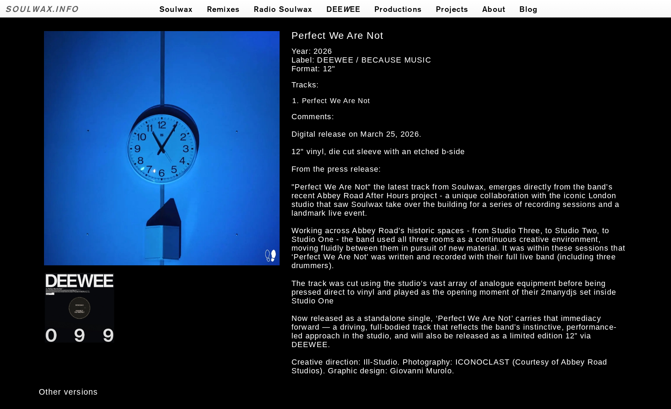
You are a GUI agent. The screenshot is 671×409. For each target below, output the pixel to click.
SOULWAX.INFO (42, 8)
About (493, 8)
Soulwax (176, 8)
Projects (452, 8)
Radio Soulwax (283, 8)
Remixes (223, 8)
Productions (398, 8)
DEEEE (343, 8)
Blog (528, 8)
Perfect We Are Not (336, 101)
